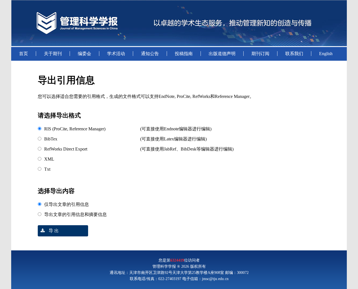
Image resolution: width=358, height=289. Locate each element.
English (326, 53)
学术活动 (116, 53)
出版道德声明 (222, 53)
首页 (23, 53)
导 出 (53, 230)
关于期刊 (53, 53)
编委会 (84, 53)
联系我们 (294, 53)
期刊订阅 (260, 53)
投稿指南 (184, 53)
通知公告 (150, 53)
